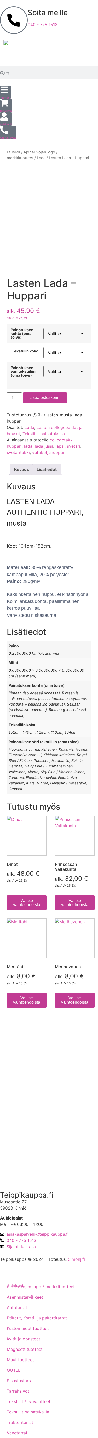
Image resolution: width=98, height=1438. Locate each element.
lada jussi (44, 446)
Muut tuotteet (20, 1359)
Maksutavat (15, 1063)
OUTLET (15, 1370)
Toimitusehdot (18, 1048)
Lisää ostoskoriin (45, 397)
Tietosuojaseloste (21, 1078)
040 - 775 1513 (42, 24)
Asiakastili (14, 1177)
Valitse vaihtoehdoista (26, 902)
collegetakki (62, 439)
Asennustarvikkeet (25, 1297)
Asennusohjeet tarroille (26, 1107)
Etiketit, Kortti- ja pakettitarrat (37, 1318)
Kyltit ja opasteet (23, 1338)
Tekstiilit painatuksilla (43, 433)
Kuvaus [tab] (21, 469)
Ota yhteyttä (16, 1150)
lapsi (60, 446)
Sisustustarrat (20, 1380)
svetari (73, 446)
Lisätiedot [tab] (47, 469)
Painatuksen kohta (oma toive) (22, 333)
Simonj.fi (76, 1259)
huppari (14, 446)
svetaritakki (18, 452)
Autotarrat (17, 1307)
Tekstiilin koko (25, 351)
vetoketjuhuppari (49, 452)
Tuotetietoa (15, 1122)
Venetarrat (17, 1432)
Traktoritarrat (20, 1422)
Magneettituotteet (25, 1349)
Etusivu (13, 152)
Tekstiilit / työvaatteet (28, 1401)
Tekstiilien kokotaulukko (28, 1093)
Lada (41, 158)
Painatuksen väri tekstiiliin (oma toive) (23, 371)
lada (28, 446)
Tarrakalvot (18, 1391)
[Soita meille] (14, 20)
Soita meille (48, 12)
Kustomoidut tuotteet (28, 1328)
